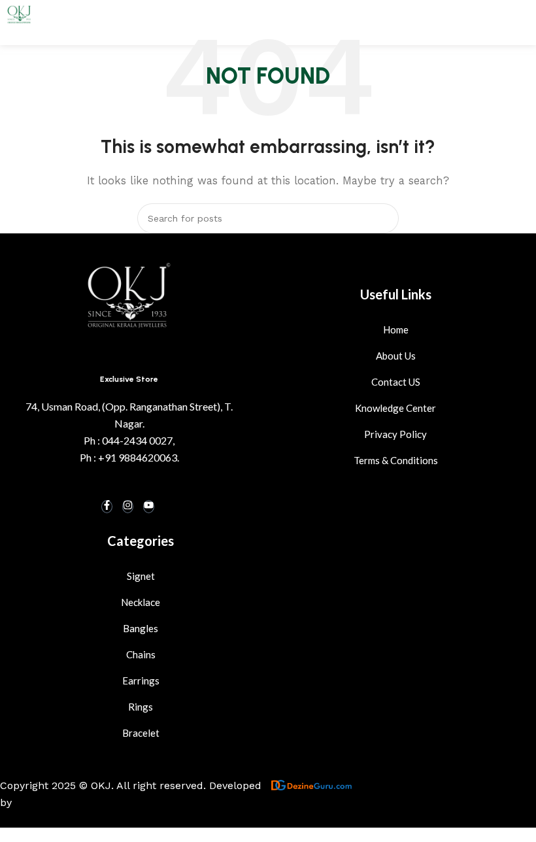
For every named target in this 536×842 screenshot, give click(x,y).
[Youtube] (148, 506)
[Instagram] (127, 506)
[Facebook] (106, 506)
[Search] (384, 218)
